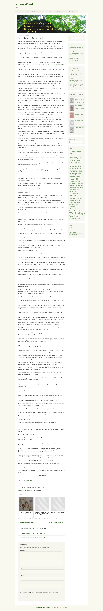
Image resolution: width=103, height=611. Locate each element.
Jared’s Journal (51, 11)
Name (22, 568)
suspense (76, 204)
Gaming (79, 181)
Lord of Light (73, 76)
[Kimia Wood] (51, 24)
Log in (70, 227)
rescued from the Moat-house (54, 64)
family (72, 177)
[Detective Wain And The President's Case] (72, 115)
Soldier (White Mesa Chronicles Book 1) (79, 98)
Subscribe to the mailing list (25, 490)
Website (22, 583)
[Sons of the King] (72, 108)
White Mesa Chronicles (71, 11)
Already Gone (73, 73)
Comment (23, 550)
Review (72, 195)
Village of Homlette (75, 210)
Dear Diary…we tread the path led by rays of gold (75, 57)
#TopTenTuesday (74, 153)
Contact (45, 11)
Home (17, 11)
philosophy (73, 193)
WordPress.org (73, 234)
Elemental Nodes (76, 173)
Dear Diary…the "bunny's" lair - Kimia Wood (35, 533)
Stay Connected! (61, 11)
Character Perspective (74, 80)
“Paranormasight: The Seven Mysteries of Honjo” (76, 54)
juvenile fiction (79, 187)
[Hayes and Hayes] (72, 123)
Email (22, 575)
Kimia (27, 35)
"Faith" (71, 151)
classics (71, 165)
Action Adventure (74, 155)
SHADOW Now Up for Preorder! (57, 522)
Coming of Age (79, 165)
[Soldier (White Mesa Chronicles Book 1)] (72, 100)
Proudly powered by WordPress (43, 607)
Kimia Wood (24, 4)
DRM (70, 173)
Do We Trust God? (73, 84)
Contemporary (73, 166)
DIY (81, 171)
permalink (55, 518)
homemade (80, 183)
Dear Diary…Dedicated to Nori (26, 522)
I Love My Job (72, 51)
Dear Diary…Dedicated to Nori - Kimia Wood (35, 537)
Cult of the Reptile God (75, 169)
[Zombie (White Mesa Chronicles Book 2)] (72, 130)
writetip (71, 218)
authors (79, 160)
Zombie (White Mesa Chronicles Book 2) (79, 128)
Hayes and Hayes (79, 120)
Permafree (72, 191)
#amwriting (77, 151)
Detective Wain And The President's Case (80, 113)
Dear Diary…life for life (75, 60)
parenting (78, 189)
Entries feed (72, 230)
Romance (72, 198)
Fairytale (77, 174)
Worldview (73, 216)
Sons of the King (78, 105)
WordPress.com (63, 607)
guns (70, 183)
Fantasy (77, 177)
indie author (73, 185)
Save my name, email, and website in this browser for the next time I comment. (39, 592)
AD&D (29, 518)
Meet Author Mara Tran (75, 70)
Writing (77, 218)
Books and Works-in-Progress (34, 11)
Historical (75, 183)
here (31, 480)
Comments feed (73, 232)
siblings (71, 204)
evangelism (72, 174)
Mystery (72, 189)
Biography (23, 11)
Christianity (74, 162)
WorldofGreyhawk (43, 518)
